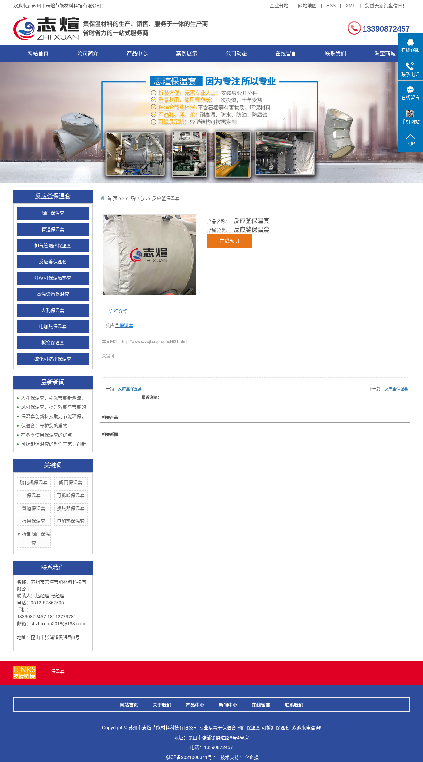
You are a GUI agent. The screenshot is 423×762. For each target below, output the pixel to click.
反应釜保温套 (53, 261)
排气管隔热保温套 (52, 245)
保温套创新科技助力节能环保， (53, 416)
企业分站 (279, 5)
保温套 (34, 495)
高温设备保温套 (53, 294)
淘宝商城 (385, 53)
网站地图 (307, 5)
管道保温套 (52, 229)
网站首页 (38, 53)
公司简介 (87, 53)
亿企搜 (252, 757)
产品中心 (137, 53)
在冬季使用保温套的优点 (46, 434)
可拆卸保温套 (71, 495)
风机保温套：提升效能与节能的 (53, 406)
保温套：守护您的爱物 (44, 425)
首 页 (112, 198)
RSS (331, 5)
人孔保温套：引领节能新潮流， (53, 397)
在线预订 (230, 241)
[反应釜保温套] (149, 255)
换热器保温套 (71, 508)
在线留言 (285, 53)
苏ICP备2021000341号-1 (190, 757)
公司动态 (236, 53)
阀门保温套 (52, 213)
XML (350, 5)
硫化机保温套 (34, 482)
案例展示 (186, 53)
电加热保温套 (53, 326)
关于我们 (162, 704)
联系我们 (335, 53)
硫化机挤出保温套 (52, 359)
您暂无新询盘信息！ (386, 5)
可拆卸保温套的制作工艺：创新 (53, 443)
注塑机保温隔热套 (52, 278)
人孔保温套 (52, 310)
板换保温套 (52, 342)
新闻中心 (228, 704)
